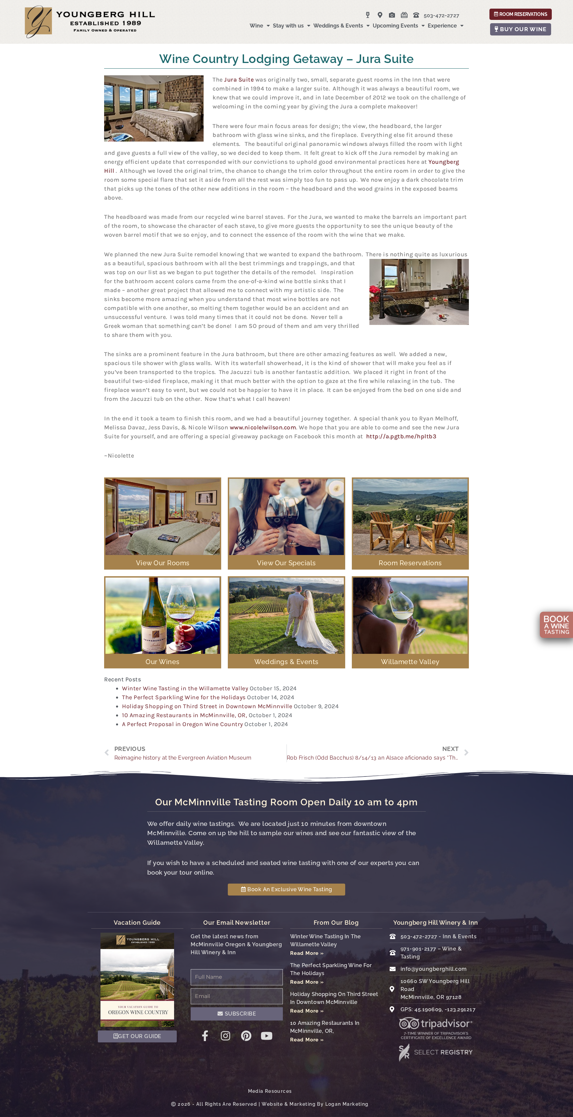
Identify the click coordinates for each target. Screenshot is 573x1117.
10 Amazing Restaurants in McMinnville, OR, (184, 715)
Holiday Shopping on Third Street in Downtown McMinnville (207, 706)
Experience (442, 26)
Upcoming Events (395, 26)
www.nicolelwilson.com (263, 427)
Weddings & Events (338, 26)
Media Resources (270, 1091)
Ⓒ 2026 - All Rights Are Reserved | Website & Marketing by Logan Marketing (269, 1104)
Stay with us (288, 26)
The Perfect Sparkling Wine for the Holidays (184, 697)
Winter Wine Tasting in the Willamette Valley (185, 688)
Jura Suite (239, 79)
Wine (256, 26)
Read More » (307, 953)
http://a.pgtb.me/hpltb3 (401, 436)
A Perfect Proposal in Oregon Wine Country (182, 724)
